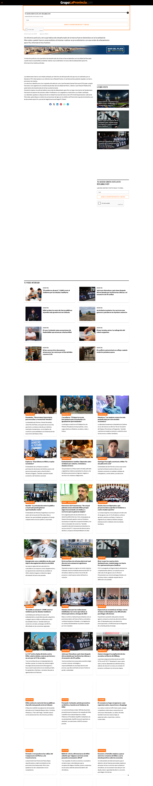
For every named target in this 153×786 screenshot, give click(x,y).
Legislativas (102, 414)
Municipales (30, 414)
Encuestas (101, 606)
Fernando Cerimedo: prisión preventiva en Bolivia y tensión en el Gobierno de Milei (76, 705)
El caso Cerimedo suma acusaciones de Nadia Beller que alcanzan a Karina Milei (57, 331)
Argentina (46, 288)
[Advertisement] (60, 68)
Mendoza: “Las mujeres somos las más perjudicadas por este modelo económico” (111, 419)
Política (65, 606)
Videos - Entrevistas (69, 502)
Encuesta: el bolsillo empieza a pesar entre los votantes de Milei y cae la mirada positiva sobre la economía (111, 756)
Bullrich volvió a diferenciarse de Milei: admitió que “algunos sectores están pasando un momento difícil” (76, 756)
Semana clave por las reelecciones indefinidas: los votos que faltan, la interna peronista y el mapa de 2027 (74, 612)
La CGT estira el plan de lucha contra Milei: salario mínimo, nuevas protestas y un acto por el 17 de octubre (40, 656)
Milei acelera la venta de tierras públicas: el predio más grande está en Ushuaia (57, 311)
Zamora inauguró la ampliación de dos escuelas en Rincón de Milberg (111, 655)
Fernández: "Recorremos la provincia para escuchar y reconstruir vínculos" (39, 418)
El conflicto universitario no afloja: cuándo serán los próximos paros (112, 351)
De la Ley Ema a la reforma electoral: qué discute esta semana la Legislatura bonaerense (76, 563)
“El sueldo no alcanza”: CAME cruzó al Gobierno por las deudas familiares (56, 291)
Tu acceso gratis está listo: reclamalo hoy (109, 182)
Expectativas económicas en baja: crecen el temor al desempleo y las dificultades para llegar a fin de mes (112, 612)
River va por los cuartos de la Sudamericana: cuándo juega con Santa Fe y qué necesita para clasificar (112, 563)
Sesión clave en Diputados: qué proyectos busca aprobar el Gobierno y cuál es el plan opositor (112, 508)
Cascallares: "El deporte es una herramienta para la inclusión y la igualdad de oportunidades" (73, 419)
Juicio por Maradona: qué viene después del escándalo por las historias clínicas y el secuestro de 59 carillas (112, 292)
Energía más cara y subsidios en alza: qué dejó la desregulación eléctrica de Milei (40, 562)
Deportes (101, 558)
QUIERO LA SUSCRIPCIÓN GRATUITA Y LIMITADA (113, 197)
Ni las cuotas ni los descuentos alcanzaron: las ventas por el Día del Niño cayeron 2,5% (57, 352)
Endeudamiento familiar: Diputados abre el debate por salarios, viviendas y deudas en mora (76, 464)
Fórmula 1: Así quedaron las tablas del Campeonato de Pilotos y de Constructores (39, 756)
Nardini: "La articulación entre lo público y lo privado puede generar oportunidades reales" (40, 508)
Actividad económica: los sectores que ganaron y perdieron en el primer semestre (112, 311)
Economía (29, 558)
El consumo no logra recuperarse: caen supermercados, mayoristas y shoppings (112, 704)
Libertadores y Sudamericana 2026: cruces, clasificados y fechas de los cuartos (108, 103)
